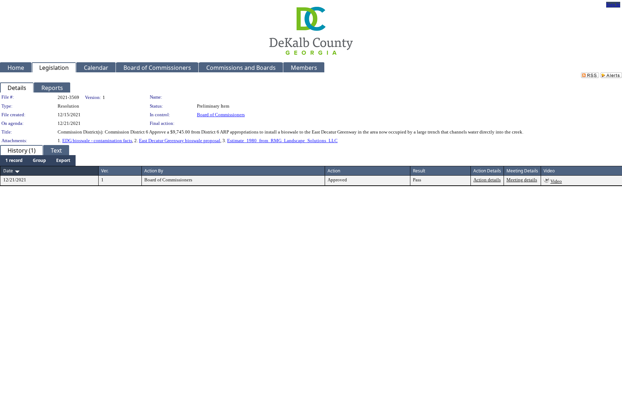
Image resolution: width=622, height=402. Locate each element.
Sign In (613, 4)
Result (419, 171)
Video (556, 181)
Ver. (104, 171)
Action (334, 171)
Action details (487, 179)
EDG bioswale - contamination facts (97, 140)
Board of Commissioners (221, 114)
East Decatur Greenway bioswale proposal (179, 140)
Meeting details (521, 179)
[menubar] (38, 160)
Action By (153, 171)
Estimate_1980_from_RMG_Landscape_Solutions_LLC (282, 140)
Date (8, 171)
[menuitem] (14, 160)
